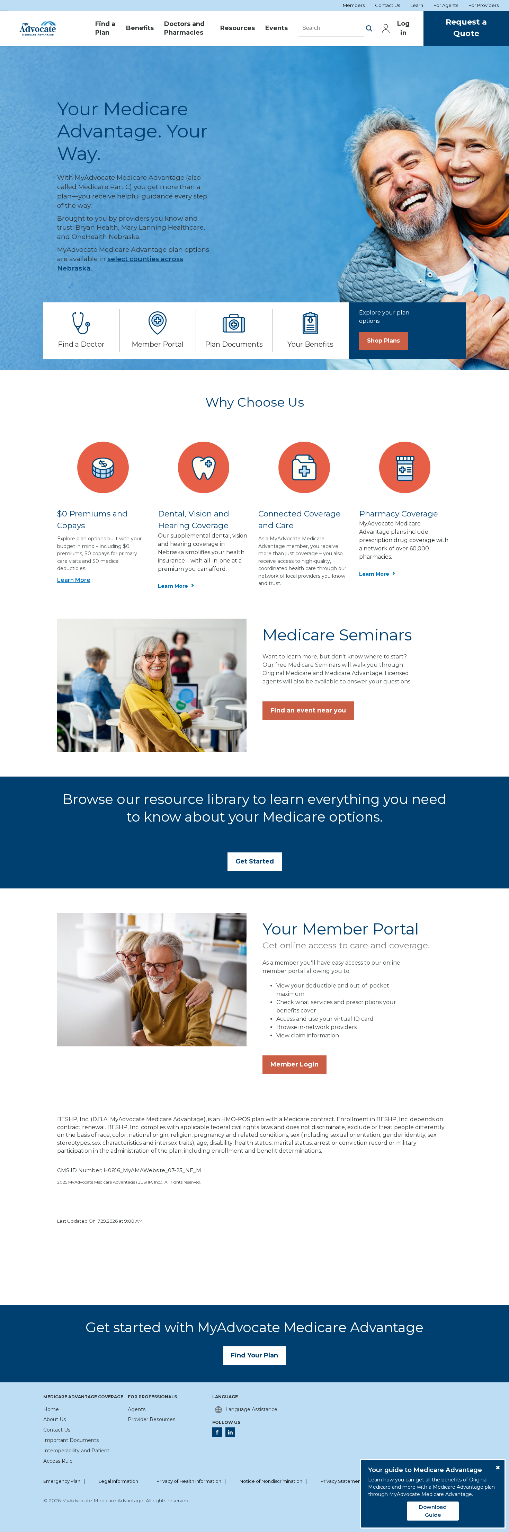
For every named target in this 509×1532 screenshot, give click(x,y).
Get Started (254, 861)
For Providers (483, 5)
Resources (237, 28)
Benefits (140, 28)
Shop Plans (383, 340)
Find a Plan (105, 28)
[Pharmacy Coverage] (405, 467)
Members (354, 5)
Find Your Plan (254, 1355)
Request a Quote (466, 27)
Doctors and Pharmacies (184, 28)
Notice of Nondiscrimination (271, 1481)
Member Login (294, 1064)
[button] (369, 28)
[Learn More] (103, 467)
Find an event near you (308, 710)
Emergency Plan (61, 1481)
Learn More (73, 580)
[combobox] (331, 28)
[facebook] (217, 1432)
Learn (416, 5)
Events (276, 28)
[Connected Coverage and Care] (304, 467)
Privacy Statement (342, 1481)
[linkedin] (230, 1432)
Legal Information (118, 1481)
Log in (403, 28)
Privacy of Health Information (189, 1481)
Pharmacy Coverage (398, 514)
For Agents (446, 5)
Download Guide (433, 1511)
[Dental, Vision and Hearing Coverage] (204, 467)
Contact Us (387, 5)
